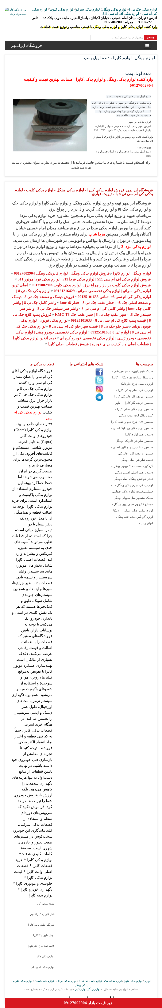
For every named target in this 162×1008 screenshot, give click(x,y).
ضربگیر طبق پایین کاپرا (41, 924)
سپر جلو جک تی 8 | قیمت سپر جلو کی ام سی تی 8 (88, 326)
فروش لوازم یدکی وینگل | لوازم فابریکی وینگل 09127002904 (61, 273)
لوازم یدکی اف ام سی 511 (121, 13)
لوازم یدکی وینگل (114, 9)
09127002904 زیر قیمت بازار (88, 1003)
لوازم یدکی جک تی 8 (143, 9)
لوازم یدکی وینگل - (127, 485)
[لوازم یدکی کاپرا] (16, 12)
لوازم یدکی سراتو (88, 9)
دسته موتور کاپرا (44, 903)
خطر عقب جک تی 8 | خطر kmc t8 (86, 303)
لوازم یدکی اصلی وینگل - (137, 510)
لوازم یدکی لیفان (44, 980)
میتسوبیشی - (120, 371)
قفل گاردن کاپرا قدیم (42, 914)
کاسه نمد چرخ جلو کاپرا (41, 945)
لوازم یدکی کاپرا (133, 980)
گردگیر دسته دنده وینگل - (130, 516)
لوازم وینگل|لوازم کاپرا (87, 989)
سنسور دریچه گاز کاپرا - (138, 402)
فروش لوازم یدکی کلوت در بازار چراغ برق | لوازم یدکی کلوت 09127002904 (91, 285)
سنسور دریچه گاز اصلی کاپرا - (134, 409)
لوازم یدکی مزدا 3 (136, 246)
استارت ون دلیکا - (131, 377)
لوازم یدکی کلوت (61, 9)
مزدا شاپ (97, 234)
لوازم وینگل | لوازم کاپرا (131, 273)
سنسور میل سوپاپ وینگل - (128, 497)
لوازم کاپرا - (130, 434)
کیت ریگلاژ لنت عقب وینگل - (135, 415)
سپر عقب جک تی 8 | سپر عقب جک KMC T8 (90, 314)
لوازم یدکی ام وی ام (42, 967)
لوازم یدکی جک (45, 956)
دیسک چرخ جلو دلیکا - (132, 383)
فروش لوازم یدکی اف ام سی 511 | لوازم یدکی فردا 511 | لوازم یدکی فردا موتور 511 (84, 279)
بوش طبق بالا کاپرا (43, 935)
